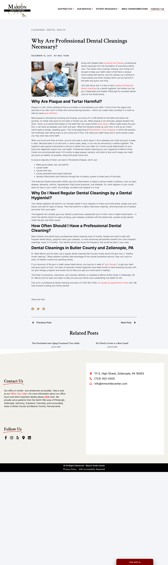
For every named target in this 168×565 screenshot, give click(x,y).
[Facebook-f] (6, 437)
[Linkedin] (29, 437)
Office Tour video (18, 393)
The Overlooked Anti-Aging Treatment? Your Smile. (56, 343)
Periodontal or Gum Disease (102, 130)
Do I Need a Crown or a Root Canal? (112, 343)
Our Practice (65, 9)
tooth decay (103, 124)
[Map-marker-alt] (23, 437)
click (47, 397)
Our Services (84, 9)
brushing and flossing (114, 63)
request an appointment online (114, 282)
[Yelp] (17, 437)
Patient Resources (106, 9)
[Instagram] (11, 437)
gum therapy (111, 264)
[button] (32, 309)
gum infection (50, 113)
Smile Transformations (135, 9)
